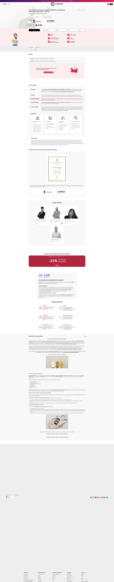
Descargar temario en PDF (42, 294)
